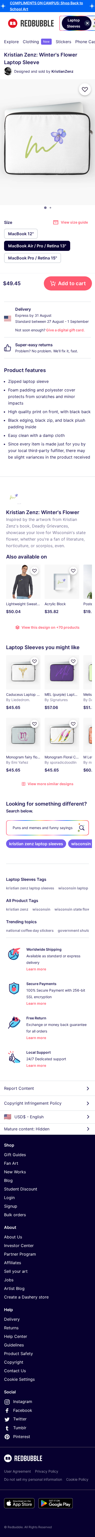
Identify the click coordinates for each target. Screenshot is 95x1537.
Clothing (36, 41)
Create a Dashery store (26, 1297)
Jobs (8, 1279)
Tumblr (19, 1427)
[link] (36, 843)
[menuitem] (11, 41)
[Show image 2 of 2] (50, 207)
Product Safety (18, 1353)
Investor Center (19, 1245)
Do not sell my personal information (33, 1479)
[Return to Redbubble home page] (31, 23)
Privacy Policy (46, 1471)
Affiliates (12, 1262)
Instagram (22, 1401)
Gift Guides (15, 1154)
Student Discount (20, 1188)
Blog (8, 1180)
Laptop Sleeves (21, 879)
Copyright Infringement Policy (33, 1103)
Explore (11, 41)
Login (9, 1197)
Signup (10, 1206)
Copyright (13, 1362)
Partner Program (20, 1254)
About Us (13, 1236)
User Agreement (17, 1471)
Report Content (19, 1088)
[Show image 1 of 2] (45, 207)
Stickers (63, 41)
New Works (15, 1171)
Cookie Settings (19, 1379)
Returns (11, 1327)
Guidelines (14, 1344)
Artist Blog (14, 1288)
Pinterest (21, 1436)
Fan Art (11, 1163)
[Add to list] (85, 89)
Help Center (15, 1336)
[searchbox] (47, 828)
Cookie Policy (77, 1479)
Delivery (12, 1319)
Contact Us (15, 1370)
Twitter (20, 1418)
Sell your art (16, 1271)
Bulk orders (15, 1214)
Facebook (22, 1410)
